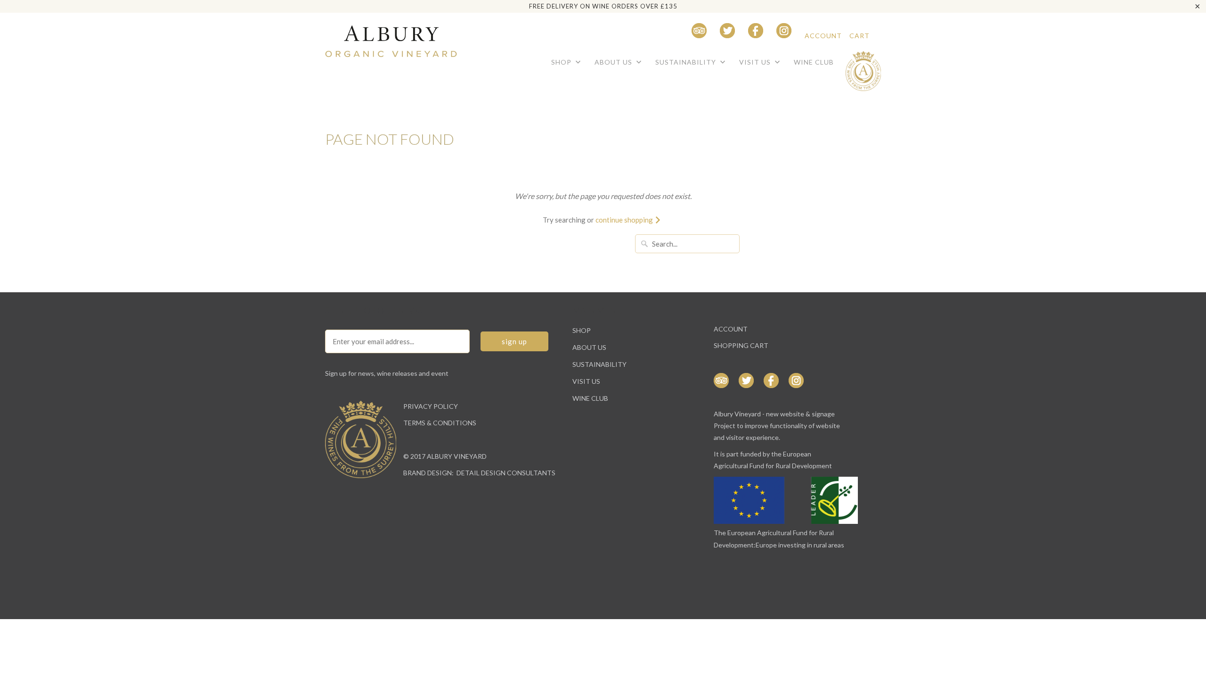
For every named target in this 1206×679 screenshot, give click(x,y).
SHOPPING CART (741, 345)
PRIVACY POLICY (430, 406)
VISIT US (756, 62)
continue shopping (624, 219)
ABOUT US (614, 62)
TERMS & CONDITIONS (439, 423)
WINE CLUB (814, 62)
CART (859, 36)
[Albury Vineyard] (391, 37)
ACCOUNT (823, 36)
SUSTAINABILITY (686, 62)
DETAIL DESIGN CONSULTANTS (505, 473)
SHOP (562, 62)
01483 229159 (653, 36)
